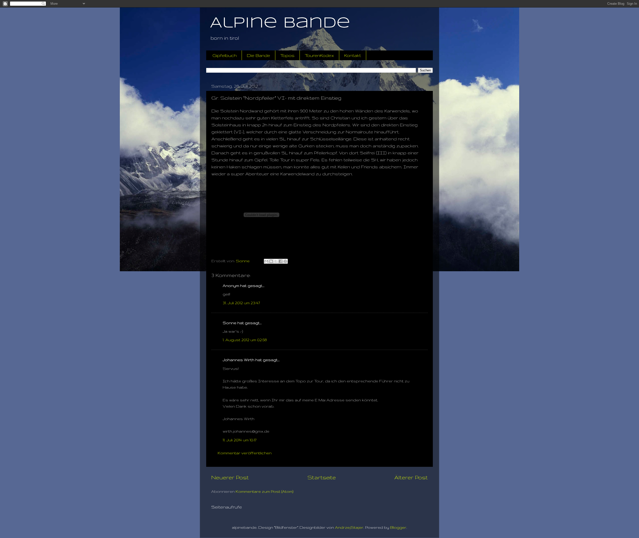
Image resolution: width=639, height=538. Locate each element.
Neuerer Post (230, 477)
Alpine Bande (280, 23)
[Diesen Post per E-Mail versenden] (266, 261)
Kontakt (352, 55)
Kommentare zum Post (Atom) (265, 491)
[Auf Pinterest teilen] (285, 261)
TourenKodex (319, 55)
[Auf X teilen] (275, 261)
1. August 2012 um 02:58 (245, 340)
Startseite (322, 477)
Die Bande (258, 55)
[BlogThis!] (271, 261)
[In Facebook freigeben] (280, 261)
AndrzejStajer (349, 527)
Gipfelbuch (224, 55)
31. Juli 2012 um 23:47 (241, 303)
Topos (287, 55)
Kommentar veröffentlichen (245, 453)
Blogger (398, 527)
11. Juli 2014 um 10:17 (239, 440)
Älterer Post (411, 477)
